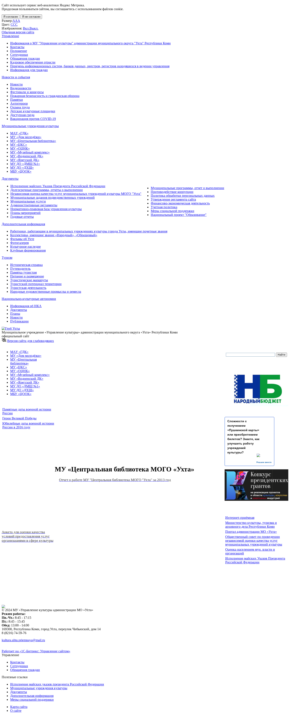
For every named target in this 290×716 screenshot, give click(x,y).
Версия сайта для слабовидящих (30, 341)
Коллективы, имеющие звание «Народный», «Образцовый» (53, 235)
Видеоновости (20, 88)
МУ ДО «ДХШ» (22, 167)
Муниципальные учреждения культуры (38, 688)
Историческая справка (26, 265)
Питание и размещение (27, 276)
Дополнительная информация (31, 696)
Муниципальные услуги (28, 201)
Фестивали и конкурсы (27, 92)
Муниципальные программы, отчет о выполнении (187, 188)
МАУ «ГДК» (19, 133)
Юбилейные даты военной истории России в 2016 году (28, 425)
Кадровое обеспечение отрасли (32, 62)
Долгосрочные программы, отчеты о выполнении (46, 190)
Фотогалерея (19, 243)
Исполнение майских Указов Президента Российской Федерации (57, 186)
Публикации (19, 321)
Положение (18, 51)
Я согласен (10, 16)
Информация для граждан (29, 70)
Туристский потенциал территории (36, 284)
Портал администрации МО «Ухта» (251, 531)
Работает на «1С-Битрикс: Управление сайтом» (36, 651)
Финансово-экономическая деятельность (180, 203)
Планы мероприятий (25, 213)
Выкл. (34, 28)
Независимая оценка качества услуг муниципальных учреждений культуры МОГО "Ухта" (75, 194)
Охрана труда (20, 107)
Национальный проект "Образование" (179, 215)
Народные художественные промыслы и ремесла (45, 291)
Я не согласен (31, 16)
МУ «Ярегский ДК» (24, 160)
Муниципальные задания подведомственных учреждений (52, 197)
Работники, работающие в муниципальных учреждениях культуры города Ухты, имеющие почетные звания (88, 231)
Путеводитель (20, 268)
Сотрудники (19, 54)
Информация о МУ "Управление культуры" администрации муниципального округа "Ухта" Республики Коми (90, 43)
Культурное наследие (25, 246)
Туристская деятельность (28, 288)
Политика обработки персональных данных (183, 195)
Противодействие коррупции (172, 192)
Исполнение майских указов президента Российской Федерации (57, 684)
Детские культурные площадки (32, 111)
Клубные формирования (28, 250)
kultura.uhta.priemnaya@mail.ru (23, 640)
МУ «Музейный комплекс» (30, 152)
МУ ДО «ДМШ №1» (25, 164)
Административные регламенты (33, 205)
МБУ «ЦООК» (20, 171)
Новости (16, 84)
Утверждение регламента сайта (173, 199)
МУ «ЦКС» (18, 144)
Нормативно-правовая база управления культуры (46, 209)
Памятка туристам (23, 272)
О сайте (15, 710)
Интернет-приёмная (239, 517)
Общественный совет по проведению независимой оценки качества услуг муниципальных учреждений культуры (253, 540)
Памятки (16, 99)
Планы (15, 313)
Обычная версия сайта (18, 32)
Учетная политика (164, 207)
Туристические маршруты (29, 280)
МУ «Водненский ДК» (26, 156)
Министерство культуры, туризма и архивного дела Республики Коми (251, 524)
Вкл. (26, 28)
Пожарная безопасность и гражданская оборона (44, 96)
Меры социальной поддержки (172, 211)
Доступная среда (22, 115)
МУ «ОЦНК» (20, 148)
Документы (18, 310)
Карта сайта (18, 707)
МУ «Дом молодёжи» (25, 137)
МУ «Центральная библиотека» (33, 141)
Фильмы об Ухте (22, 239)
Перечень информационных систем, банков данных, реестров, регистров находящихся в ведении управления (89, 66)
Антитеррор (19, 103)
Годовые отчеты (22, 216)
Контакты (17, 47)
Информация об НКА (26, 306)
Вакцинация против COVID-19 (33, 119)
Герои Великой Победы (19, 418)
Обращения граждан (25, 58)
